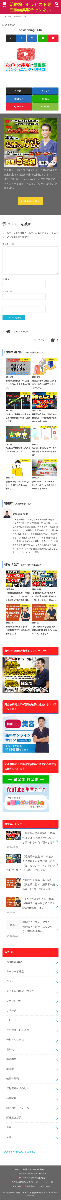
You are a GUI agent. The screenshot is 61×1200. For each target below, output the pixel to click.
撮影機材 (11, 1059)
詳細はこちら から (30, 200)
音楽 (8, 1137)
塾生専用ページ (31, 1186)
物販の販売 (12, 1078)
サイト (6, 304)
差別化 (10, 1049)
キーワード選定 (15, 971)
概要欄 (10, 1069)
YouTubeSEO (14, 961)
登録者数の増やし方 (17, 1088)
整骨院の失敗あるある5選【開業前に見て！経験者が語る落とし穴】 (38, 884)
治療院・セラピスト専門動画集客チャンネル (30, 7)
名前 (6, 279)
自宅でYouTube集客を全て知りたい (32, 1173)
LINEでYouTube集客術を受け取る (32, 1178)
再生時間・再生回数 (17, 1029)
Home (17, 1169)
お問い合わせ (46, 1186)
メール (7, 291)
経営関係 (11, 1098)
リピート (11, 1020)
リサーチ (11, 1010)
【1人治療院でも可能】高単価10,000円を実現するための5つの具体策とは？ (31, 905)
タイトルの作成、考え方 (20, 991)
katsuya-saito (20, 514)
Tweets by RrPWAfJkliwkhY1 (19, 1151)
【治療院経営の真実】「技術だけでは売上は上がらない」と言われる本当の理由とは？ (31, 840)
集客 (8, 1127)
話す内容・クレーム (17, 1108)
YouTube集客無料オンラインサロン (25, 1182)
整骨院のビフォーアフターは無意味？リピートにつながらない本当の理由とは (31, 929)
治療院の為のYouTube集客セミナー (36, 1169)
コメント (8, 244)
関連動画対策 (13, 1117)
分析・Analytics (15, 1039)
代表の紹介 (17, 1186)
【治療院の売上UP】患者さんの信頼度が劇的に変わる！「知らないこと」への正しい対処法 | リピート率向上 (30, 863)
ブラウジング (13, 1000)
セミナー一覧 (48, 1182)
